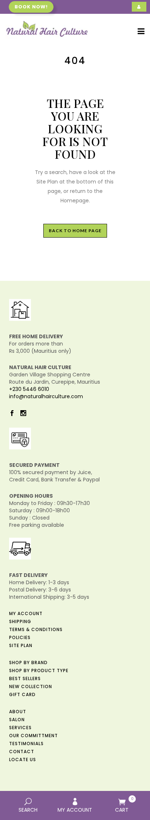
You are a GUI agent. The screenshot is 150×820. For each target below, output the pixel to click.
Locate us (22, 759)
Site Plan (20, 645)
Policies (20, 637)
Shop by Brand (28, 662)
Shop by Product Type (38, 670)
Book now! (31, 6)
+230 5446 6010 (29, 389)
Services (20, 727)
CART (124, 804)
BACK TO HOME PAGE (75, 230)
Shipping (20, 621)
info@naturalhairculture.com (46, 396)
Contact (21, 751)
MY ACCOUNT (75, 809)
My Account (26, 613)
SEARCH (28, 809)
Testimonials (26, 743)
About (17, 711)
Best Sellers (25, 678)
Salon (17, 719)
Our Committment (33, 735)
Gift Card (22, 694)
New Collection (30, 686)
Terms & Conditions (36, 629)
